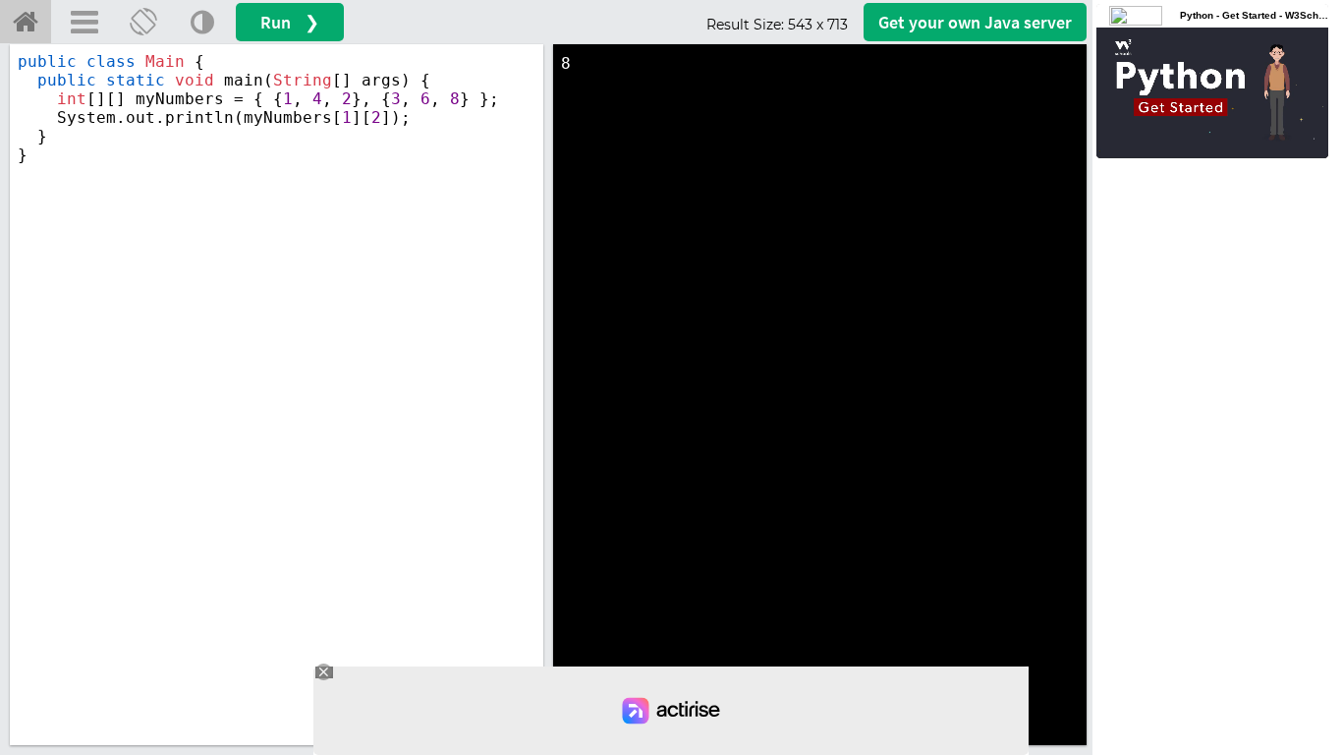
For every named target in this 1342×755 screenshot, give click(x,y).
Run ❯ (289, 22)
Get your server (975, 22)
